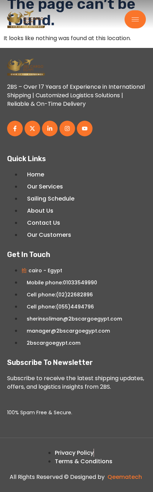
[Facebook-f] (15, 128)
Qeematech (124, 477)
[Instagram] (67, 128)
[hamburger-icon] (135, 19)
